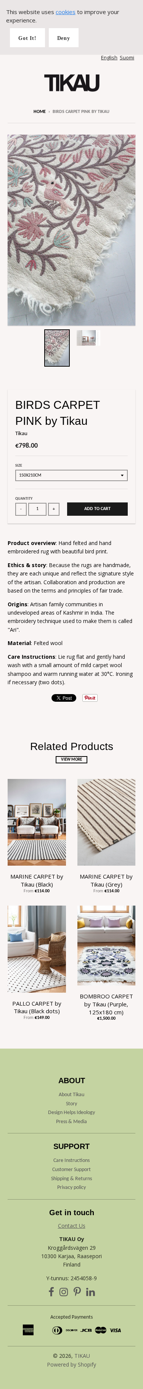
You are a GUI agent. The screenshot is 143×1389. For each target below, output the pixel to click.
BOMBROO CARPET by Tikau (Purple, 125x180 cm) (106, 1004)
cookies (66, 12)
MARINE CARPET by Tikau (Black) (36, 880)
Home (40, 112)
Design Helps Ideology (71, 1113)
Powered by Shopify (71, 1364)
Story (71, 1104)
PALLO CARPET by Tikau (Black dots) (36, 1007)
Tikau (21, 434)
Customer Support (71, 1170)
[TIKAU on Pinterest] (77, 1293)
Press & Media (71, 1122)
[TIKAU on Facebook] (51, 1293)
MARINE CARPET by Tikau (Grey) (106, 880)
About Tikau (71, 1095)
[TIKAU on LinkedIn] (90, 1293)
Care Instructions (71, 1160)
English (109, 57)
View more (71, 760)
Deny (63, 38)
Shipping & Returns (71, 1179)
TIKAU (82, 1355)
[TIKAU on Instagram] (63, 1293)
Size (18, 466)
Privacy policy (71, 1187)
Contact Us (71, 1225)
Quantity (23, 499)
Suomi (127, 57)
